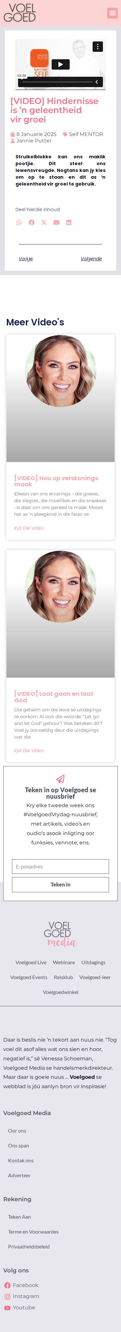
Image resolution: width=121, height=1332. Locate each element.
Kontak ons (21, 1160)
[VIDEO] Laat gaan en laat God (53, 697)
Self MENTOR (86, 134)
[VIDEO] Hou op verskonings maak (56, 481)
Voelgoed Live (30, 962)
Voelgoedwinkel (60, 992)
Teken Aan (19, 1216)
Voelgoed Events (28, 977)
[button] (112, 13)
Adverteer (19, 1175)
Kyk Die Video (29, 528)
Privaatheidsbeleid (29, 1246)
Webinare (64, 962)
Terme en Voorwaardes (33, 1231)
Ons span (18, 1145)
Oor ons (17, 1130)
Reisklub (63, 977)
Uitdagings (93, 962)
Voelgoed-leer (95, 977)
